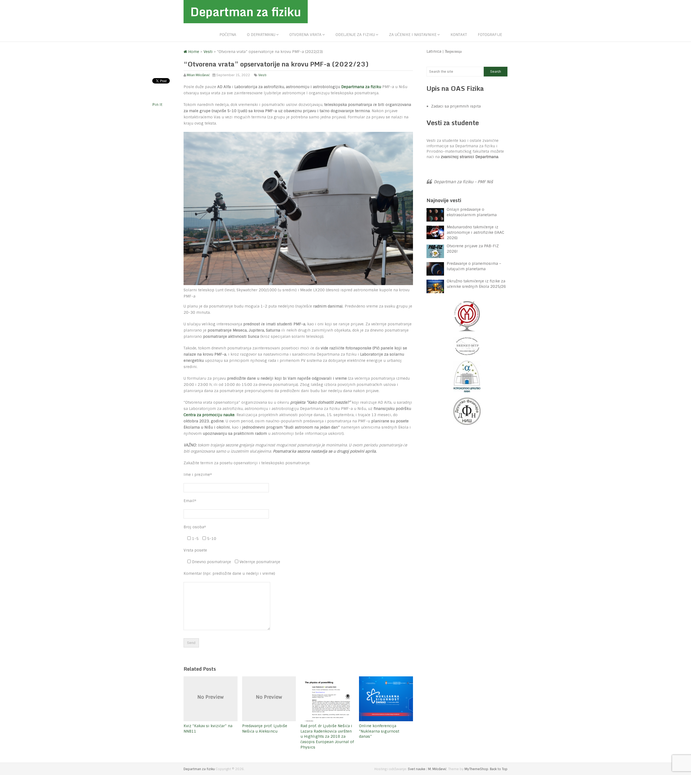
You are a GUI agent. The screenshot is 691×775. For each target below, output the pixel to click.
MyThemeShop (476, 769)
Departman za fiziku (245, 11)
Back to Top (498, 769)
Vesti (262, 75)
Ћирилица (453, 51)
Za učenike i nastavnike (412, 34)
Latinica (433, 51)
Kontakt (458, 34)
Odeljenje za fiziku (355, 34)
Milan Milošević (198, 75)
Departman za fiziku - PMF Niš (463, 182)
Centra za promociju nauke (209, 414)
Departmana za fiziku (361, 86)
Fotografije (490, 34)
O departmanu (261, 34)
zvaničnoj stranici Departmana (469, 156)
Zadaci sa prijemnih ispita (456, 106)
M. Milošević (437, 769)
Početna (227, 34)
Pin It (157, 104)
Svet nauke (416, 769)
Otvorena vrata (305, 34)
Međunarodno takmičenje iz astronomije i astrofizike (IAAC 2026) (475, 232)
